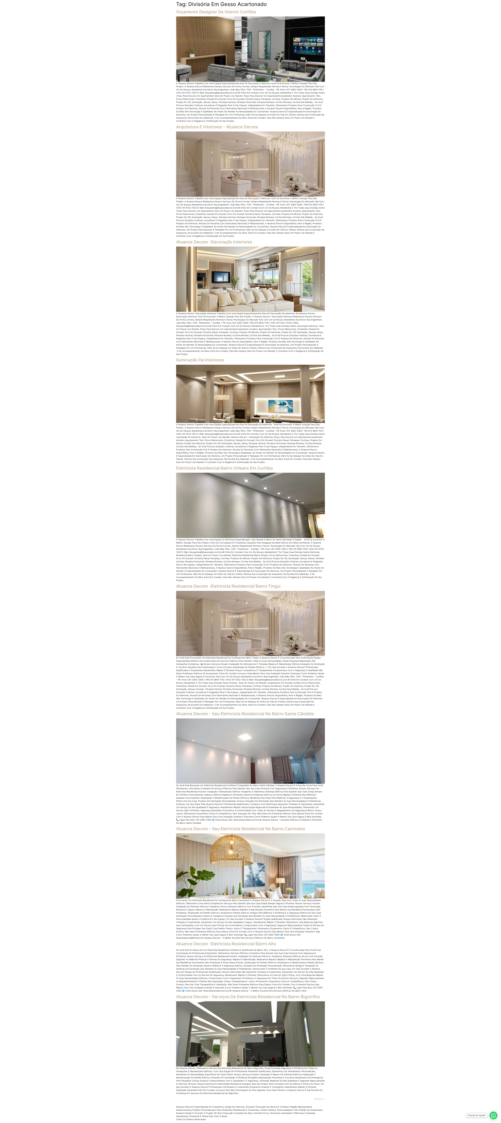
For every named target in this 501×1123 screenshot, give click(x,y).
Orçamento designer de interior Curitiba (216, 11)
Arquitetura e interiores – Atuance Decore (217, 126)
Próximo (319, 1099)
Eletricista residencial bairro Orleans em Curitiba (224, 468)
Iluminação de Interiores (200, 359)
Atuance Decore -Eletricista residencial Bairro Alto (226, 943)
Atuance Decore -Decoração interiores (214, 241)
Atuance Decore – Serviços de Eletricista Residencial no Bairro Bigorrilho (248, 996)
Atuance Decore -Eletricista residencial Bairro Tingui (228, 586)
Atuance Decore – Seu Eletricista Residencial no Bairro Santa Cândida (245, 713)
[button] (493, 1115)
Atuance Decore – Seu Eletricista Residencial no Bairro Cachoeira (240, 828)
